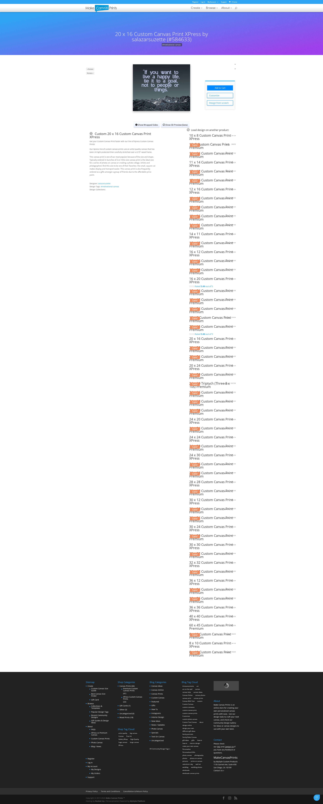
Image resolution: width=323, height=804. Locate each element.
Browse (211, 8)
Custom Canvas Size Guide (99, 689)
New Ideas (155, 721)
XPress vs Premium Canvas (99, 734)
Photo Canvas (97, 742)
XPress (120, 745)
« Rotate (90, 69)
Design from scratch (219, 103)
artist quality (122, 733)
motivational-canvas (172, 45)
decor (201, 722)
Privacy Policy (92, 791)
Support (224, 2)
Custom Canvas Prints (100, 739)
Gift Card (95, 700)
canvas (197, 689)
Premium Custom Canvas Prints (130, 689)
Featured (155, 702)
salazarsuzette (104, 183)
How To (154, 709)
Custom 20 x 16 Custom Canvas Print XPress (120, 135)
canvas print (186, 698)
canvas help (186, 692)
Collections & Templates (96, 707)
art (198, 686)
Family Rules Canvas (189, 737)
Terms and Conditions (110, 791)
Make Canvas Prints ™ (115, 798)
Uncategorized (125, 713)
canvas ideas (198, 692)
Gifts (153, 705)
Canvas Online (157, 690)
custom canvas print (189, 710)
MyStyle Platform (137, 801)
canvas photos (200, 695)
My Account (212, 2)
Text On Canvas (158, 737)
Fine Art (129, 736)
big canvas (133, 733)
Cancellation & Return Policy (135, 791)
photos (184, 758)
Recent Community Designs (99, 716)
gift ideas (185, 740)
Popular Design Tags (100, 712)
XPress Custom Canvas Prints (132, 698)
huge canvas (122, 742)
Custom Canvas (157, 698)
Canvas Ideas (157, 686)
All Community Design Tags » (160, 749)
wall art (198, 764)
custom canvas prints (189, 713)
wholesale (186, 770)
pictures (185, 761)
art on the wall (187, 689)
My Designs (96, 769)
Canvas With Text (188, 701)
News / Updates (158, 725)
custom (199, 701)
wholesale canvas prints (190, 773)
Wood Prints (124, 717)
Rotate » (90, 73)
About (225, 8)
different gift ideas (188, 731)
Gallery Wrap (123, 739)
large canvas (134, 742)
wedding (185, 767)
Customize (214, 95)
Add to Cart (220, 88)
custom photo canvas (189, 719)
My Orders (95, 773)
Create (195, 8)
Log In (203, 2)
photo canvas (187, 755)
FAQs (93, 729)
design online (187, 725)
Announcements (188, 686)
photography (198, 755)
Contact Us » (219, 770)
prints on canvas (196, 761)
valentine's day (187, 764)
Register (195, 2)
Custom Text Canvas (189, 722)
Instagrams (156, 713)
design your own (188, 728)
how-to (199, 740)
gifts (193, 740)
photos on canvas (196, 758)
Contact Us (229, 746)
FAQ (218, 746)
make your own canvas (190, 746)
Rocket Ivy (99, 801)
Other (121, 710)
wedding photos (196, 767)
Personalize (186, 749)
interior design (195, 743)
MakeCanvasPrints (225, 757)
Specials (154, 733)
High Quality (134, 739)
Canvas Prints (125, 686)
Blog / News (96, 746)
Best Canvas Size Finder (98, 695)
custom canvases (188, 707)
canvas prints (198, 698)
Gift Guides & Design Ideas (100, 722)
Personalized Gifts (188, 752)
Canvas (121, 736)
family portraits (187, 734)
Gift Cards (123, 706)
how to (184, 743)
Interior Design (157, 717)
